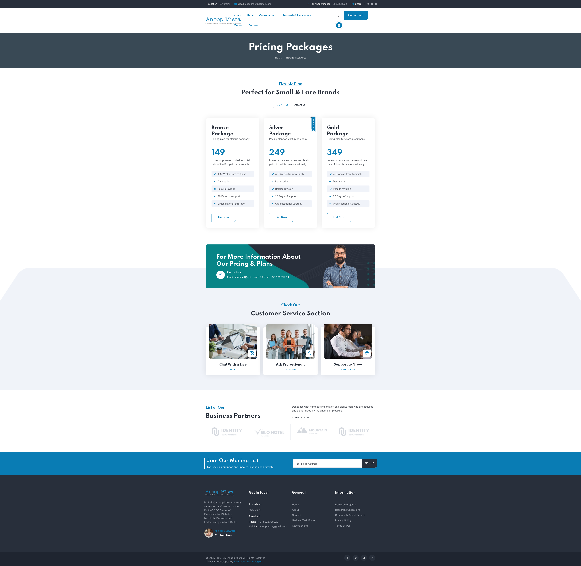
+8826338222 (339, 3)
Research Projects (345, 504)
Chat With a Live (233, 364)
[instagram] (372, 558)
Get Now (223, 217)
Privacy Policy (343, 520)
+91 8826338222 (268, 521)
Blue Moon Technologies (248, 561)
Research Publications (347, 509)
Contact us (299, 418)
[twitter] (356, 558)
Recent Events (300, 525)
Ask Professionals (290, 364)
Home (278, 58)
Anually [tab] (299, 105)
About (295, 509)
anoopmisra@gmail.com (258, 3)
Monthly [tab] (282, 105)
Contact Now (223, 535)
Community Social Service (350, 515)
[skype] (364, 558)
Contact (296, 515)
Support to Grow (348, 364)
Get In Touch (355, 15)
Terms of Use (342, 525)
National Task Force (303, 520)
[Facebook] (347, 558)
